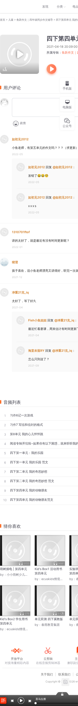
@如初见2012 (62, 167)
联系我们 (64, 674)
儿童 (10, 19)
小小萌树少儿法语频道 (22, 574)
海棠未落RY (36, 350)
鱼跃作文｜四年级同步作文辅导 (34, 19)
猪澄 (15, 262)
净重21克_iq (20, 292)
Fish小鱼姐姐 (37, 320)
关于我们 (47, 674)
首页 (2, 19)
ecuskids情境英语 (53, 579)
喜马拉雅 (16, 6)
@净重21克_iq (64, 320)
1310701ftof (21, 232)
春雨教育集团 (50, 624)
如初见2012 (20, 139)
